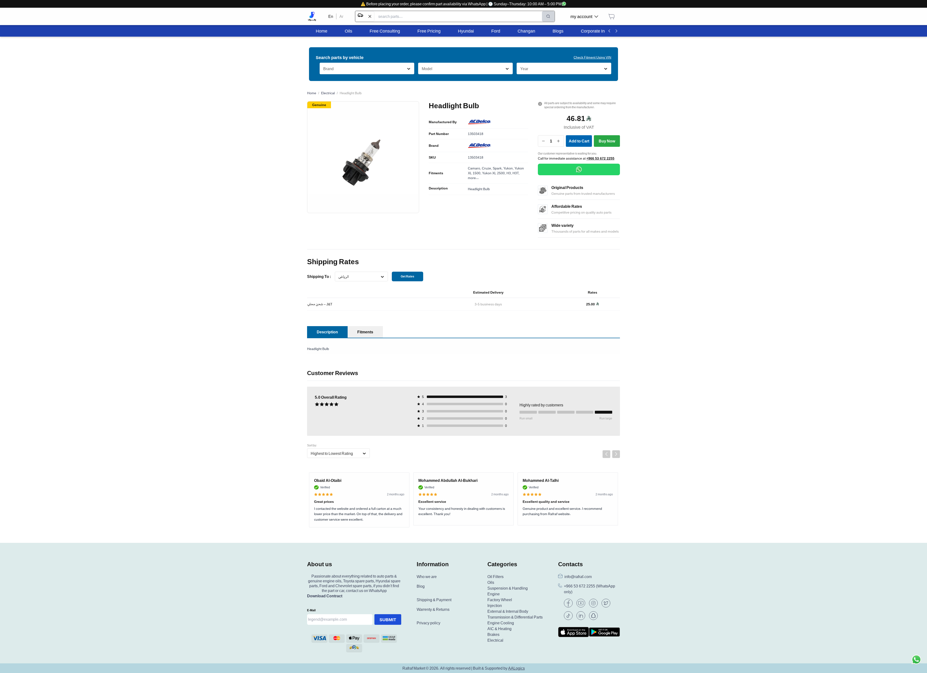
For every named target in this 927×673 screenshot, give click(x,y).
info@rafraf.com (578, 576)
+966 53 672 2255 (600, 158)
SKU (432, 157)
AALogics (516, 668)
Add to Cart (579, 141)
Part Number (439, 134)
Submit (387, 619)
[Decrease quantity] (543, 141)
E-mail (311, 610)
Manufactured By (443, 122)
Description (438, 188)
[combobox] (338, 277)
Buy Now (607, 141)
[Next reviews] (616, 454)
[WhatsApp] (579, 169)
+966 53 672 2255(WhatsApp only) (589, 589)
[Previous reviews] (606, 454)
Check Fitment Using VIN (592, 57)
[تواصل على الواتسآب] (916, 662)
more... (473, 178)
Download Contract (324, 595)
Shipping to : (319, 276)
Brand (434, 146)
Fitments (436, 173)
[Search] (548, 16)
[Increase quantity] (558, 141)
